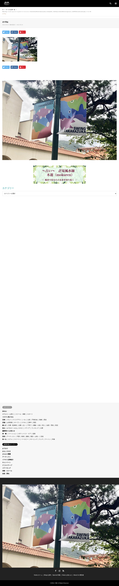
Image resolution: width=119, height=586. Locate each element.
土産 (28, 420)
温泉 (34, 433)
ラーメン (47, 439)
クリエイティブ (7, 465)
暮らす (4, 425)
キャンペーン (6, 462)
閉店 (34, 422)
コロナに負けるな (7, 417)
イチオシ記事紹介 (7, 459)
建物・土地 (36, 425)
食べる (4, 439)
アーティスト (11, 436)
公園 (19, 425)
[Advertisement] (59, 221)
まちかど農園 (6, 454)
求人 (43, 425)
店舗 (3, 422)
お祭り (12, 414)
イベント (5, 414)
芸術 (3, 436)
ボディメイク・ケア (24, 433)
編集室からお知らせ (8, 431)
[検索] (110, 3)
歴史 (45, 420)
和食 (53, 439)
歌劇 (40, 420)
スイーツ (17, 439)
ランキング (35, 428)
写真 (18, 436)
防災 (56, 425)
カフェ (10, 439)
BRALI (4, 411)
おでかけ (9, 428)
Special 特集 (56, 575)
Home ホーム (38, 575)
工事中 (29, 422)
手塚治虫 (35, 420)
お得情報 (9, 422)
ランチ (41, 439)
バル (24, 420)
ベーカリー (24, 439)
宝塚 (3, 420)
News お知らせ (67, 575)
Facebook (55, 571)
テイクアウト (17, 420)
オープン (17, 422)
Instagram (59, 571)
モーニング (33, 439)
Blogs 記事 (47, 575)
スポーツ (30, 414)
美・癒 (4, 433)
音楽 (42, 436)
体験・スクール (7, 471)
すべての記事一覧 (10, 9)
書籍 (27, 436)
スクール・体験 (20, 414)
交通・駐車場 (12, 425)
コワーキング (6, 468)
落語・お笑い (35, 436)
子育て (29, 425)
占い (24, 425)
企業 (41, 428)
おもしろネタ (18, 428)
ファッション (12, 433)
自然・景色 (50, 425)
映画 (22, 436)
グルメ (9, 420)
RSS (63, 571)
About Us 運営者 (78, 575)
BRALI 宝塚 (54, 583)
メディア (27, 428)
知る (3, 428)
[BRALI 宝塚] (6, 3)
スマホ (23, 422)
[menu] (115, 3)
